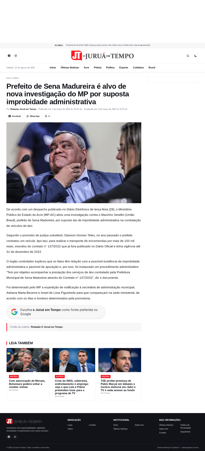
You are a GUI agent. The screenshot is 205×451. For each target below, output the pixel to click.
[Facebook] (9, 55)
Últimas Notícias (70, 67)
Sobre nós (139, 425)
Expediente (185, 432)
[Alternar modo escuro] (196, 56)
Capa (70, 425)
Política (110, 67)
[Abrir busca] (188, 56)
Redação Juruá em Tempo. (23, 109)
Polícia (97, 67)
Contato (92, 425)
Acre (86, 67)
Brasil (152, 67)
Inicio (53, 67)
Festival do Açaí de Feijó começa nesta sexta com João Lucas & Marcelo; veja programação (108, 45)
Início (8, 78)
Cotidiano (138, 67)
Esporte (123, 67)
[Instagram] (15, 55)
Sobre (70, 429)
